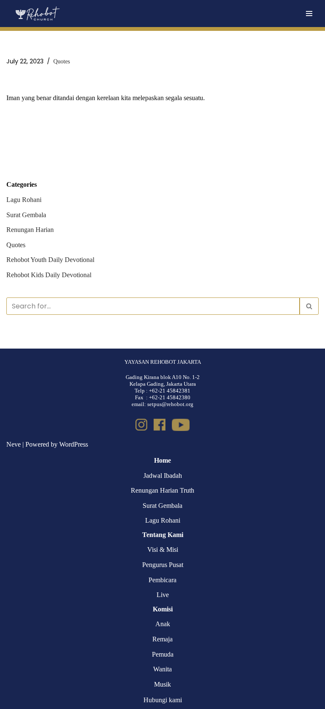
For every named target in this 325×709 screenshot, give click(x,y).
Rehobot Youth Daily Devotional (50, 259)
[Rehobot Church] (37, 13)
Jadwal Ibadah (162, 475)
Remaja (162, 639)
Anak (162, 623)
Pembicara (162, 580)
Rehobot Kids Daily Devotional (48, 274)
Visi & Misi (162, 549)
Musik (162, 684)
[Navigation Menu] (309, 13)
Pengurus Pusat (162, 564)
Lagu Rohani (23, 199)
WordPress (73, 444)
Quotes (61, 61)
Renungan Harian (30, 229)
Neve (13, 444)
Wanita (162, 669)
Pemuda (163, 654)
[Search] (309, 306)
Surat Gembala (26, 214)
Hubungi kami (162, 700)
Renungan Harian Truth (162, 490)
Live (163, 594)
